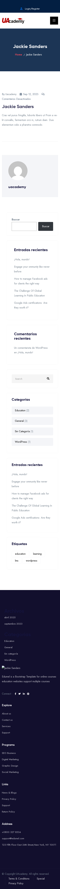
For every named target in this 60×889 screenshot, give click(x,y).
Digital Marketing (10, 759)
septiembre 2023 (13, 624)
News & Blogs (9, 792)
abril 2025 (10, 617)
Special (41, 878)
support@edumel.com (13, 838)
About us (6, 713)
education (20, 554)
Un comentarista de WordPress (31, 348)
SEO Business (9, 753)
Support (6, 732)
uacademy (10, 94)
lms (16, 560)
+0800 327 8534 (11, 832)
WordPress (21, 442)
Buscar (16, 219)
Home (18, 54)
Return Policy (8, 811)
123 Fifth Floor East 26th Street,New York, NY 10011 (29, 845)
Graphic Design (10, 765)
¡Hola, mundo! (22, 259)
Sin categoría (22, 431)
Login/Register (32, 8)
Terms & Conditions (18, 878)
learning (37, 554)
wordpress (31, 560)
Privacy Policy (9, 799)
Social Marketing (10, 772)
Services (6, 726)
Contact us (7, 720)
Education (20, 410)
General (19, 421)
